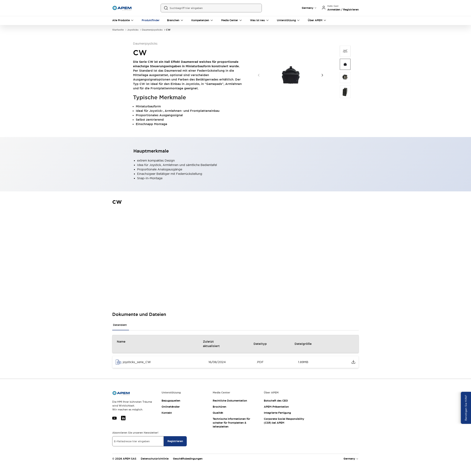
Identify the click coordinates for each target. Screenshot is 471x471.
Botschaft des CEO (276, 400)
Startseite (118, 29)
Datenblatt (120, 325)
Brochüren (219, 406)
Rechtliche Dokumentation (230, 400)
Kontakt (167, 412)
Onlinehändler (171, 406)
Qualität (218, 412)
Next (322, 75)
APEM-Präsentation (276, 406)
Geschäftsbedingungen (188, 458)
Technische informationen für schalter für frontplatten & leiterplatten (231, 422)
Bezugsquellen (171, 400)
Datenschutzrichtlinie (155, 458)
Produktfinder (151, 20)
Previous (258, 75)
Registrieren (175, 441)
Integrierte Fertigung (277, 412)
